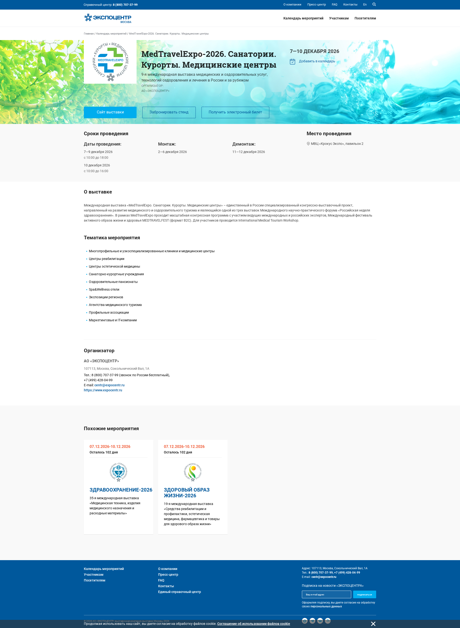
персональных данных (326, 606)
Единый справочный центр (179, 592)
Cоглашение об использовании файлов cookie (253, 624)
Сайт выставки (110, 112)
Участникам (339, 18)
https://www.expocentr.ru (103, 390)
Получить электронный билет (235, 112)
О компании (167, 569)
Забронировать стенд (169, 112)
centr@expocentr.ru (109, 385)
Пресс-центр (168, 574)
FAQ (161, 580)
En (365, 4)
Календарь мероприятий (303, 18)
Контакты (166, 586)
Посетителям (365, 18)
